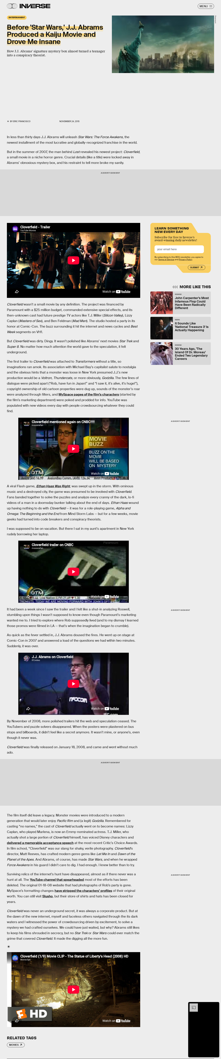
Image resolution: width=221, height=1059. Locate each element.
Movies (14, 1044)
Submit (194, 267)
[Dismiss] (215, 1005)
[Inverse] (35, 6)
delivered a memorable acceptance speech (40, 843)
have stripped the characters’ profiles (83, 891)
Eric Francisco (21, 121)
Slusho (47, 896)
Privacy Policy (185, 259)
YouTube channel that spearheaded (57, 880)
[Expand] (192, 1005)
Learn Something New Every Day (172, 229)
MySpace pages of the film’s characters (89, 394)
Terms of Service (166, 259)
